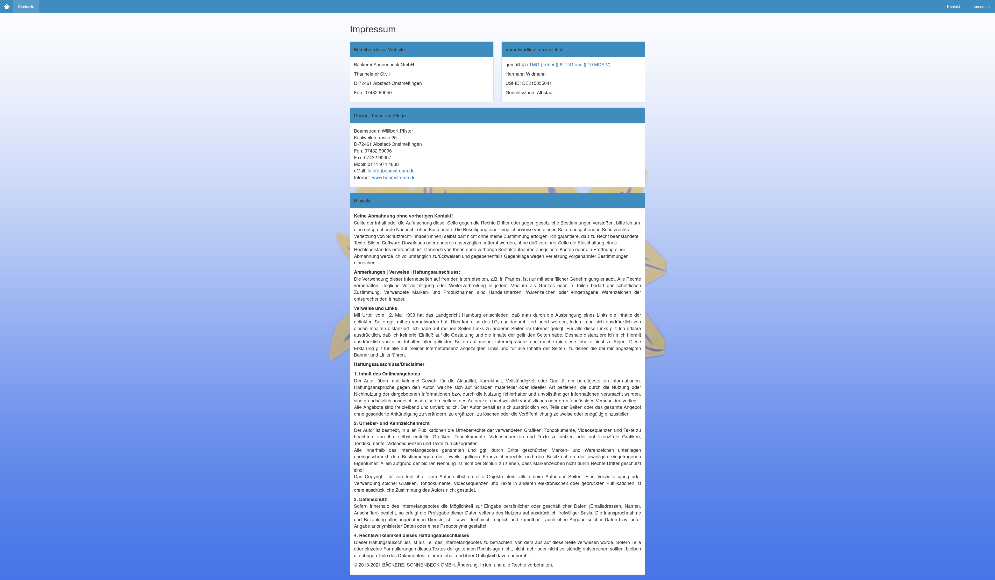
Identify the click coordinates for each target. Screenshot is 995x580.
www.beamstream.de (394, 177)
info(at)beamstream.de (391, 170)
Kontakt (953, 6)
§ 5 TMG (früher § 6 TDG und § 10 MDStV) (565, 64)
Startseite (26, 6)
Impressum (980, 6)
